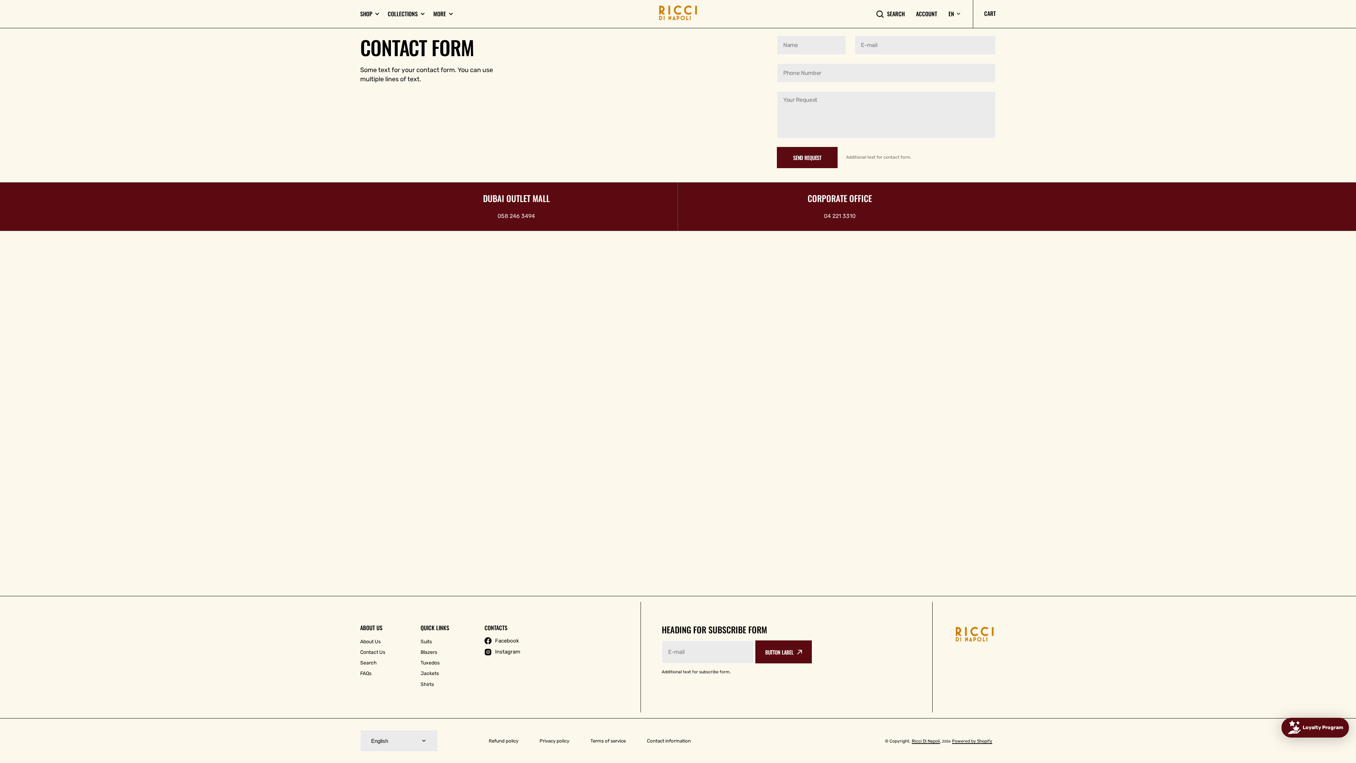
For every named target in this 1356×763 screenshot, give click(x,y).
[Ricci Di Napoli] (678, 14)
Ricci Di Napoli (926, 741)
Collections (403, 14)
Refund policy (503, 741)
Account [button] (926, 14)
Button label (779, 652)
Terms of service (608, 741)
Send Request (807, 157)
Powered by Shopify (972, 741)
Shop (366, 14)
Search (896, 14)
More (439, 14)
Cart (990, 13)
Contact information (669, 741)
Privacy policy (554, 741)
